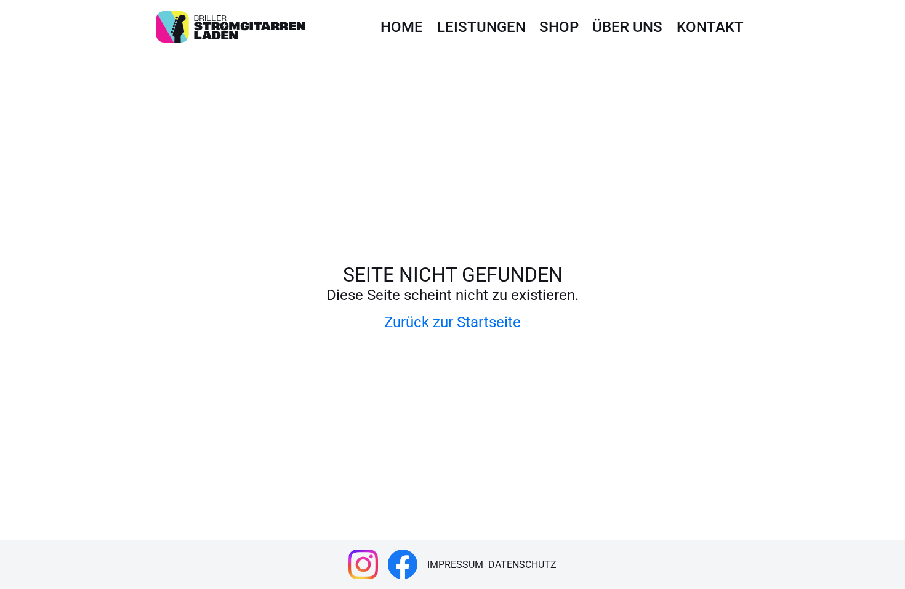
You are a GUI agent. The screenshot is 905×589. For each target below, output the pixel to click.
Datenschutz (522, 565)
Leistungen (481, 27)
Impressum (455, 565)
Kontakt (710, 27)
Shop (559, 27)
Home (401, 27)
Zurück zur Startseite (452, 322)
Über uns (627, 27)
